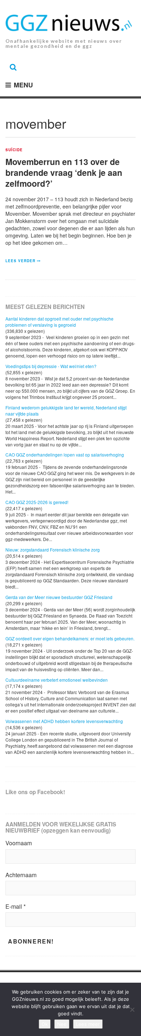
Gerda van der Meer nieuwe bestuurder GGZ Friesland (58, 597)
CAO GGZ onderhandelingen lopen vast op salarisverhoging (64, 454)
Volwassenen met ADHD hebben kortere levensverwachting (64, 721)
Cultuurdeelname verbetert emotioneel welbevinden (56, 680)
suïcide (14, 150)
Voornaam (18, 843)
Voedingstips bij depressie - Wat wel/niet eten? (51, 366)
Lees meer (88, 1024)
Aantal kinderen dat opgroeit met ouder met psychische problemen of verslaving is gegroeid (59, 321)
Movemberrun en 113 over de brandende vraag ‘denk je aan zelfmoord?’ (63, 172)
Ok (45, 1024)
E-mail (15, 907)
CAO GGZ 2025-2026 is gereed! (36, 502)
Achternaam (21, 875)
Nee (62, 1024)
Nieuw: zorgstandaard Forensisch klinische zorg (52, 549)
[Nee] (132, 1009)
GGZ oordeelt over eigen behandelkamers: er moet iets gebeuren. (69, 638)
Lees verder (20, 260)
